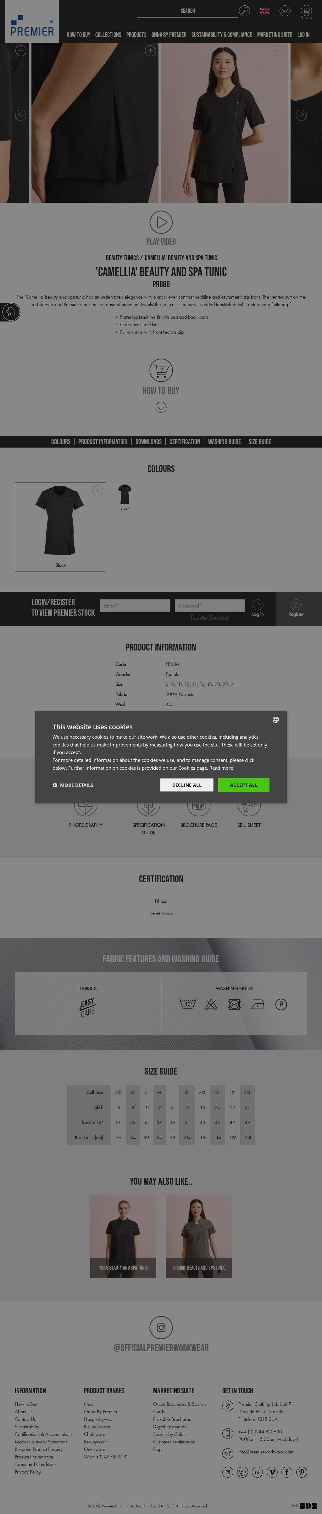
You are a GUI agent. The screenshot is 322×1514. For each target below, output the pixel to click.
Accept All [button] (244, 785)
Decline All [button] (187, 785)
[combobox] (276, 719)
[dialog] (161, 757)
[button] (73, 785)
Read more (221, 767)
